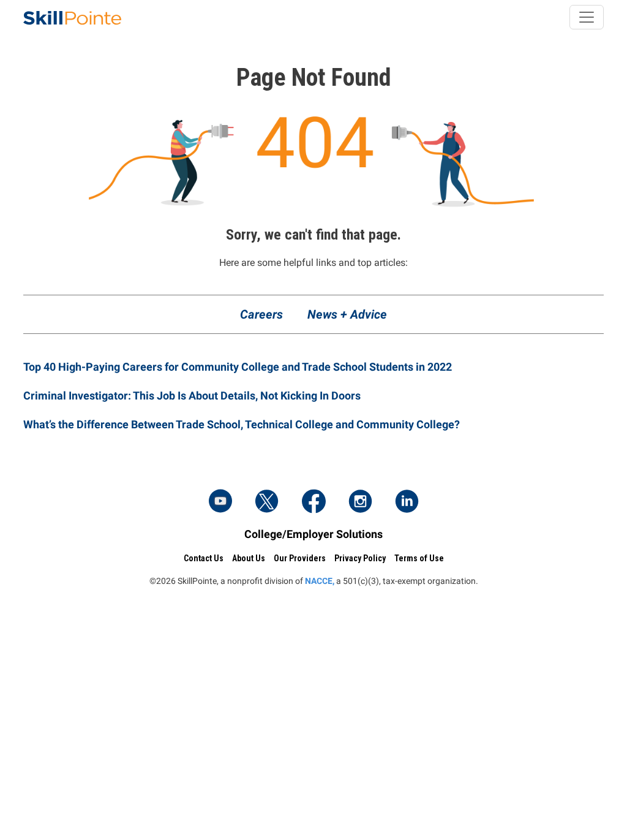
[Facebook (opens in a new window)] (313, 502)
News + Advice (347, 314)
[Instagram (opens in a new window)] (360, 502)
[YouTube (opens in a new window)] (220, 502)
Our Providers (300, 558)
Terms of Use (419, 558)
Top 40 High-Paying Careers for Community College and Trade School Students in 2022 (237, 366)
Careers (261, 314)
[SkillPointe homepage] (72, 17)
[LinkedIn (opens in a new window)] (406, 502)
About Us (248, 558)
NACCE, (319, 581)
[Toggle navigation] (586, 17)
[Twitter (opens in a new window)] (266, 502)
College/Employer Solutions (313, 534)
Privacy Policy (360, 558)
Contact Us (203, 558)
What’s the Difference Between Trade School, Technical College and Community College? (241, 424)
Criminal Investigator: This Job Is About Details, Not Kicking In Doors (192, 395)
